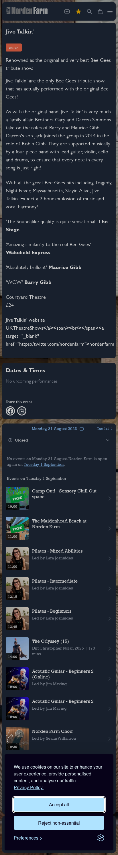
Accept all (59, 804)
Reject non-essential (59, 823)
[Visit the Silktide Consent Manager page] (100, 837)
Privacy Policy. (29, 787)
